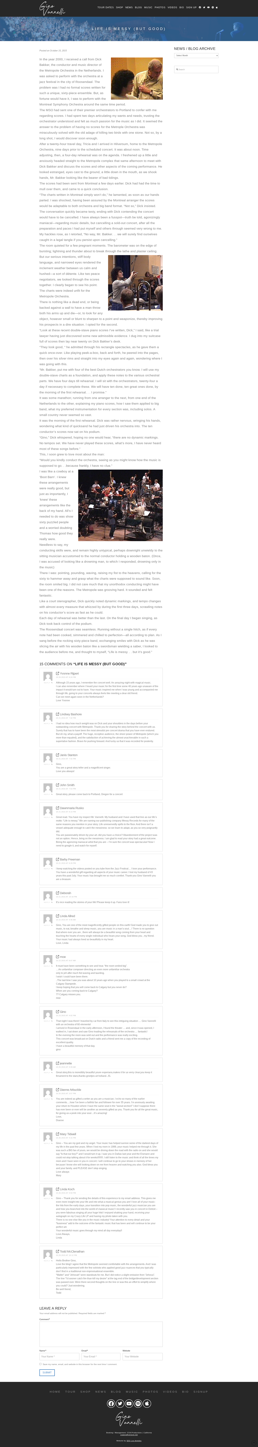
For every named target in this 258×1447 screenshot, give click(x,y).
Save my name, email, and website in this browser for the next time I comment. (80, 1364)
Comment (44, 1319)
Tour (70, 1391)
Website (126, 1350)
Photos (151, 1391)
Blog (116, 1391)
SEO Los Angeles (134, 1441)
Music (132, 1391)
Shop (85, 1391)
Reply (47, 683)
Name (42, 1350)
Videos (170, 1391)
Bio (185, 1391)
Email (85, 1350)
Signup (201, 1391)
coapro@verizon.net (129, 1435)
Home (55, 1391)
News (100, 1391)
